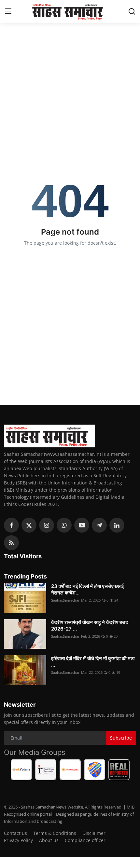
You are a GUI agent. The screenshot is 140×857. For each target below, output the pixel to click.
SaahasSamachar (65, 600)
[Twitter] (28, 525)
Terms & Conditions (54, 833)
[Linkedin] (116, 525)
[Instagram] (46, 525)
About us (49, 840)
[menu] (8, 11)
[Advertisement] (70, 68)
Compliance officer (85, 840)
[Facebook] (11, 525)
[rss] (11, 542)
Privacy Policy (18, 840)
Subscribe (121, 738)
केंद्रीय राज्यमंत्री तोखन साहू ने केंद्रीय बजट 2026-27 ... (89, 625)
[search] (132, 11)
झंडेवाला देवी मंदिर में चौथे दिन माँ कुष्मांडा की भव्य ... (92, 661)
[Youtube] (81, 525)
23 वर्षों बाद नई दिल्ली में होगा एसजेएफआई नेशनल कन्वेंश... (87, 589)
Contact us (15, 833)
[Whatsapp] (64, 525)
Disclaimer (93, 833)
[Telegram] (99, 525)
